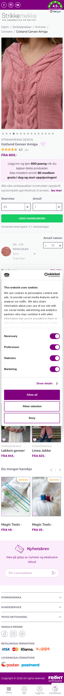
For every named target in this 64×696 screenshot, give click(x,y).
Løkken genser (13, 451)
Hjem (5, 27)
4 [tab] (14, 134)
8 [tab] (28, 134)
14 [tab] (49, 134)
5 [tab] (17, 134)
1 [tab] (3, 134)
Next (60, 469)
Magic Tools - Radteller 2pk (43, 525)
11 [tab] (38, 134)
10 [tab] (35, 134)
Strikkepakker (22, 27)
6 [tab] (21, 134)
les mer (56, 190)
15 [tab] (53, 134)
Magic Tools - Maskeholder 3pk (15, 525)
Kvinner (40, 27)
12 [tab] (42, 134)
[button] (55, 7)
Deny (32, 417)
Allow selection (32, 406)
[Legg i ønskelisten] (43, 144)
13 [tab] (46, 134)
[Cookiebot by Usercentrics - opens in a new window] (45, 275)
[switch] (55, 347)
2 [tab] (6, 134)
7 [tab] (24, 134)
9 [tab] (31, 134)
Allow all (32, 394)
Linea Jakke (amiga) (41, 451)
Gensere (6, 31)
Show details (44, 383)
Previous (51, 469)
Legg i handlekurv (32, 218)
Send (53, 573)
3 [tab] (10, 134)
